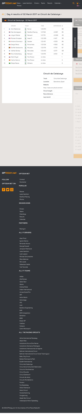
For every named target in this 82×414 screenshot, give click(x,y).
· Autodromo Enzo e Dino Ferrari (28, 343)
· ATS (20, 302)
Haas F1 (29, 38)
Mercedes (30, 51)
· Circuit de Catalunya (25, 364)
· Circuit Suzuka (24, 372)
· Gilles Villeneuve (24, 387)
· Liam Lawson (23, 254)
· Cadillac (22, 323)
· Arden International (25, 289)
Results (49, 3)
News (18, 3)
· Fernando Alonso (24, 243)
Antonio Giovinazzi (16, 41)
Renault (29, 35)
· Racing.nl (22, 229)
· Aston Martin (23, 297)
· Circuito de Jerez (24, 377)
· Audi (20, 305)
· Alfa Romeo (23, 279)
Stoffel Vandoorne (17, 47)
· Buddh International (25, 361)
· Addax (21, 276)
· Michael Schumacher (26, 256)
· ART (20, 295)
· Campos (22, 326)
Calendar (57, 3)
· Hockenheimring (24, 393)
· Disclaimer (22, 182)
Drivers (36, 3)
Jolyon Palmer (15, 35)
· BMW (21, 318)
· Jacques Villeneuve (25, 249)
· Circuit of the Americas (26, 369)
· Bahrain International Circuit (28, 351)
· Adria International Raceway (28, 338)
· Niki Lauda (22, 262)
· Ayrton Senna (23, 241)
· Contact (22, 179)
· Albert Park (22, 341)
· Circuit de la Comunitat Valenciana (30, 367)
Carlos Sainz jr (15, 60)
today (9, 3)
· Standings (22, 214)
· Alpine (21, 284)
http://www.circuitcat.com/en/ (53, 87)
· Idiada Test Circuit (25, 398)
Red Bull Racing (32, 32)
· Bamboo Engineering (26, 308)
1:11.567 (80, 46)
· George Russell (24, 246)
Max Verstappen (16, 32)
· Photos (21, 199)
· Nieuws (21, 191)
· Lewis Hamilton (24, 194)
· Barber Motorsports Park (27, 359)
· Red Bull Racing (24, 197)
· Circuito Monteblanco (26, 380)
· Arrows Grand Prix (24, 292)
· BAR (20, 310)
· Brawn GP (22, 321)
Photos (19, 5)
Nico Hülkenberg (16, 54)
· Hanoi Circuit (23, 390)
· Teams (21, 211)
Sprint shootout (78, 40)
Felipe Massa (15, 63)
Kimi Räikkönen (15, 29)
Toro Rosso (30, 57)
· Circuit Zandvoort (24, 374)
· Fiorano (21, 382)
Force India (30, 44)
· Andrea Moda (23, 287)
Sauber (29, 41)
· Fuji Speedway (24, 385)
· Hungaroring (23, 395)
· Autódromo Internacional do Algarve (30, 348)
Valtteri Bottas (15, 51)
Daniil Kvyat (14, 57)
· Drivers (21, 209)
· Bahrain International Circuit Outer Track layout (34, 354)
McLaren (30, 47)
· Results (21, 216)
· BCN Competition (24, 313)
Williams (29, 63)
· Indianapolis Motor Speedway (28, 400)
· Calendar (22, 219)
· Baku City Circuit (24, 356)
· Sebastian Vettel (24, 264)
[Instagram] (11, 189)
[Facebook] (3, 189)
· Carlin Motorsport (24, 328)
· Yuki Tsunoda (23, 267)
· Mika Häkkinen (23, 259)
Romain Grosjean (16, 38)
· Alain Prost (22, 238)
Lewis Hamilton (27, 3)
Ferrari (29, 29)
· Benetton (22, 315)
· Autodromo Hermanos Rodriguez (29, 346)
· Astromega (22, 300)
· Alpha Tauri (22, 282)
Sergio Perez (15, 44)
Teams (43, 3)
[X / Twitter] (7, 189)
